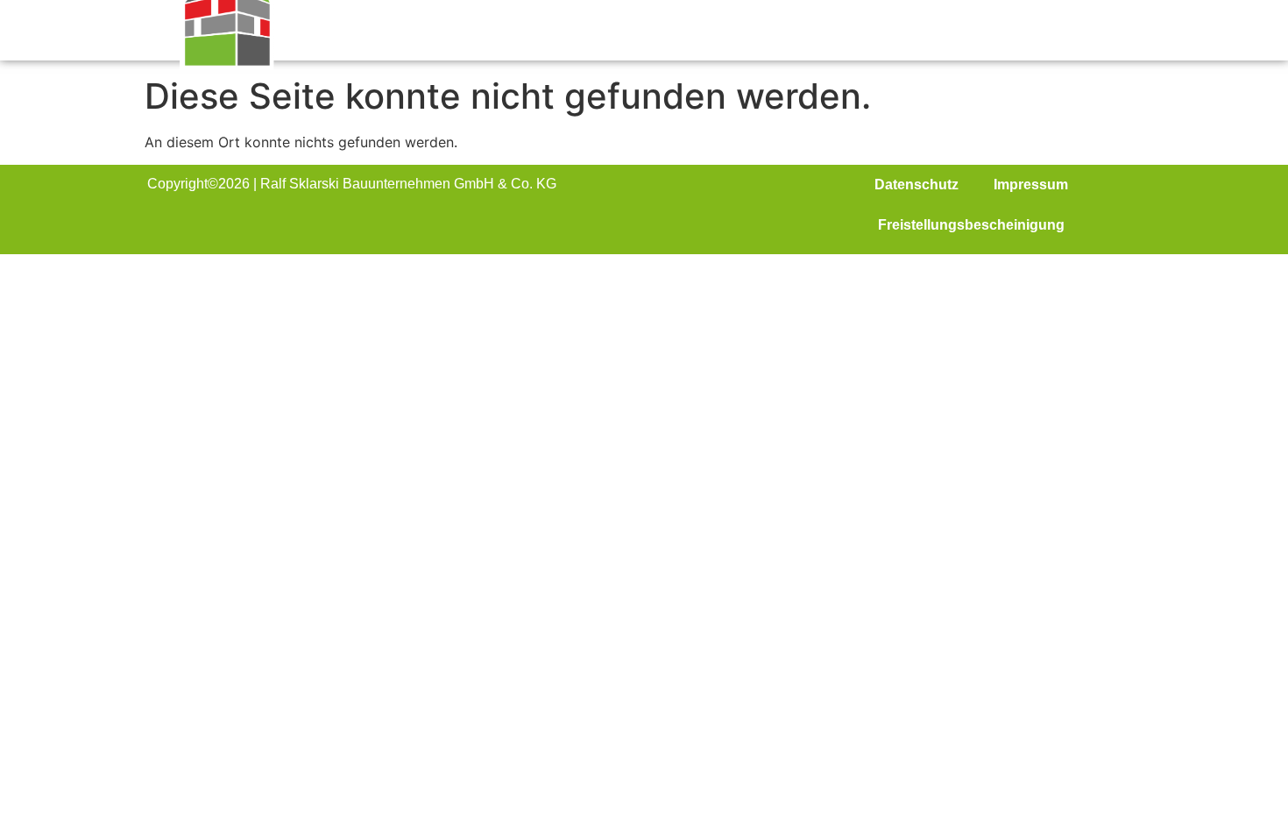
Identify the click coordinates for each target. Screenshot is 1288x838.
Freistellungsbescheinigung (971, 224)
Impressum (1031, 184)
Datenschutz (916, 184)
